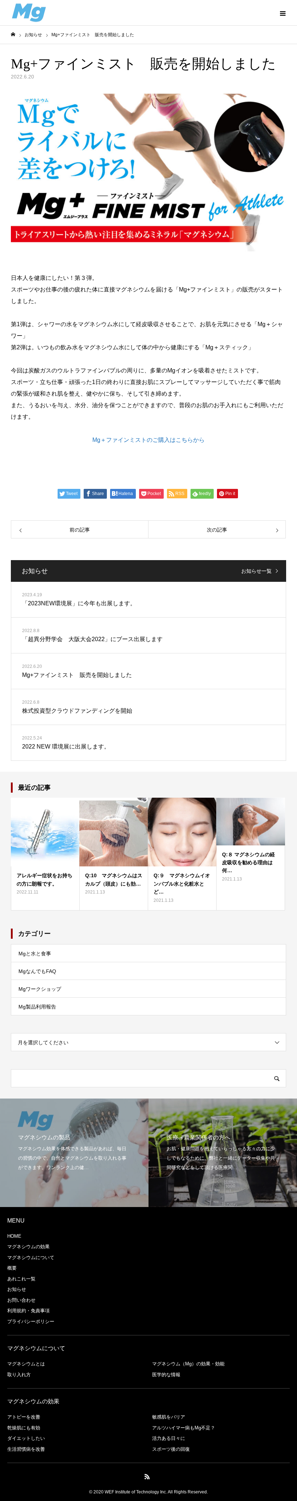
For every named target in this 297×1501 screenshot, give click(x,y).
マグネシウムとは (26, 1363)
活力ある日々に (168, 1438)
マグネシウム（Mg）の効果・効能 (188, 1363)
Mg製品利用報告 (37, 1007)
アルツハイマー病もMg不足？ (183, 1427)
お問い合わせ (21, 1300)
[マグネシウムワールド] (29, 13)
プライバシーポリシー (30, 1321)
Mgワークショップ (39, 989)
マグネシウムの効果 (28, 1246)
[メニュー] (282, 12)
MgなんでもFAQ (37, 971)
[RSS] (147, 1476)
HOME (14, 1236)
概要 (12, 1268)
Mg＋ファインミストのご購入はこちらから (148, 440)
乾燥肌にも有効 (23, 1427)
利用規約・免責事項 (28, 1310)
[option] (74, 1153)
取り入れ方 (19, 1374)
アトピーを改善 (23, 1417)
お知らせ (16, 1289)
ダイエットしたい (26, 1438)
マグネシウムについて (30, 1257)
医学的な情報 (166, 1374)
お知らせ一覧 (256, 571)
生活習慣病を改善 (26, 1449)
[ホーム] (13, 34)
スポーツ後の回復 (171, 1449)
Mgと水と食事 (34, 953)
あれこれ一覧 (21, 1279)
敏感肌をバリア (168, 1417)
